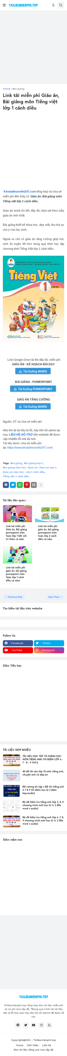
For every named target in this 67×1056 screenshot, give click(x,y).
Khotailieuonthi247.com (20, 191)
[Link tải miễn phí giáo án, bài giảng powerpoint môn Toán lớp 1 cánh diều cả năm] (17, 555)
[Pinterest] (27, 485)
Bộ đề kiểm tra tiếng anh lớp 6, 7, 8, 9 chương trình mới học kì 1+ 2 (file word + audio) (43, 820)
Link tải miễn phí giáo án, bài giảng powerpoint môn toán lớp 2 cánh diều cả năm (48, 532)
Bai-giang (18, 89)
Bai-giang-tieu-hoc (14, 467)
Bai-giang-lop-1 (33, 463)
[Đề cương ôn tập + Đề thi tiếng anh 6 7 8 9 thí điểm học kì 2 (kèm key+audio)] (11, 791)
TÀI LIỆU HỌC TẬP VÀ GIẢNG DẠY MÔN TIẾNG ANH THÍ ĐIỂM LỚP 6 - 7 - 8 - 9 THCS (43, 759)
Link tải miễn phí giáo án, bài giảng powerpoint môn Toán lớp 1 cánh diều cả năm (16, 574)
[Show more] (41, 485)
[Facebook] (6, 485)
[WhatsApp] (20, 485)
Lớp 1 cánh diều (35, 472)
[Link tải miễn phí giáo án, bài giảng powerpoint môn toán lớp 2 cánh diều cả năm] (49, 513)
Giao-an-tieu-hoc (13, 472)
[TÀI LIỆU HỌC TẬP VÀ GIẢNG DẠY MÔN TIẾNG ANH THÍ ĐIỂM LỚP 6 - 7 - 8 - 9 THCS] (11, 760)
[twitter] (26, 1025)
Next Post (53, 597)
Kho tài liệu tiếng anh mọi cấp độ (33, 1049)
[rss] (49, 1025)
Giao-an (33, 467)
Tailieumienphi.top (44, 1040)
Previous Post (15, 597)
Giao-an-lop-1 (47, 467)
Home (6, 89)
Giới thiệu (33, 1045)
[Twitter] (13, 485)
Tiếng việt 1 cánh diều (16, 476)
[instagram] (41, 1025)
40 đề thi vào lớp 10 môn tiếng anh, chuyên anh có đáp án (43, 773)
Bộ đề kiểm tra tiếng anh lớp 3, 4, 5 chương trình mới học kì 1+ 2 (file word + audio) (43, 805)
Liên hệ (46, 1045)
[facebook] (18, 1025)
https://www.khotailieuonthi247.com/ (30, 447)
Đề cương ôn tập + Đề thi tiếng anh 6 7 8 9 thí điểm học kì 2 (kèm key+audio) (43, 790)
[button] (4, 5)
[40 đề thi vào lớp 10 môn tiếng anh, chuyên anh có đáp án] (11, 775)
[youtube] (34, 1025)
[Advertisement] (33, 47)
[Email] (34, 485)
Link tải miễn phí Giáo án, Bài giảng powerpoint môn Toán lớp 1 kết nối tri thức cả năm (16, 532)
